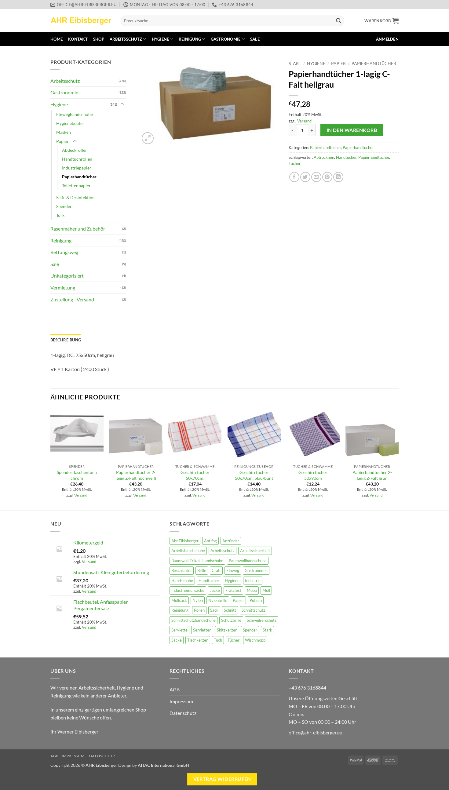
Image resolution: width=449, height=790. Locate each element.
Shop (98, 39)
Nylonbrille (217, 600)
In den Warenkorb (352, 130)
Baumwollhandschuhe (248, 560)
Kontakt (78, 39)
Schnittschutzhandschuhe (193, 620)
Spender (64, 206)
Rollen (199, 610)
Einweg (232, 570)
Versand (304, 120)
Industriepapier (76, 167)
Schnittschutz (253, 610)
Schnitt (230, 610)
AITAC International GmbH (163, 765)
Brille (201, 570)
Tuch (218, 640)
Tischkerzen (197, 640)
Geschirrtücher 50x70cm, (195, 475)
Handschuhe (182, 580)
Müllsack (179, 600)
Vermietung (62, 287)
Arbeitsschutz (126, 39)
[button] (381, 20)
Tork (60, 215)
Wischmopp (255, 640)
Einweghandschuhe (74, 114)
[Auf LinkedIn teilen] (338, 177)
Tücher (295, 163)
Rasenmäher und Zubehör (77, 228)
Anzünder (230, 540)
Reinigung (190, 39)
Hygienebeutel (70, 123)
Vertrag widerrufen (222, 779)
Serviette (179, 630)
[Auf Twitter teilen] (305, 177)
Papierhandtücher (374, 63)
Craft (216, 570)
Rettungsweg (64, 252)
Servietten (202, 630)
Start (295, 63)
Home (56, 39)
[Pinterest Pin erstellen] (327, 177)
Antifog (210, 540)
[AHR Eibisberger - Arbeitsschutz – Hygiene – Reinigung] (80, 20)
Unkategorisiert (67, 276)
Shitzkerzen (227, 630)
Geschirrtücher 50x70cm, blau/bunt (254, 475)
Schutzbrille (231, 620)
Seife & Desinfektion (75, 197)
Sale (255, 39)
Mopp (252, 590)
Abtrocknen (324, 157)
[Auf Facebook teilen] (294, 177)
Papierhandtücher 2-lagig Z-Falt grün (372, 475)
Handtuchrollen (77, 159)
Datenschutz (183, 713)
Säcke (176, 640)
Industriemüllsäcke (187, 590)
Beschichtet (181, 570)
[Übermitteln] (338, 21)
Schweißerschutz (261, 620)
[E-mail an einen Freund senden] (316, 177)
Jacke (215, 590)
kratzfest (233, 590)
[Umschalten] (122, 104)
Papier (338, 63)
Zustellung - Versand (72, 299)
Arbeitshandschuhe (188, 550)
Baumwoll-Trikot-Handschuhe (197, 560)
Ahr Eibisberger (185, 540)
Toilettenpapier (76, 185)
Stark (267, 630)
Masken (63, 132)
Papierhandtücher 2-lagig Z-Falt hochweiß (135, 475)
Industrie (253, 580)
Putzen (256, 600)
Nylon (197, 600)
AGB (175, 689)
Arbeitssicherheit (255, 550)
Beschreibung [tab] (65, 339)
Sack (214, 610)
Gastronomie (226, 39)
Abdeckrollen (75, 150)
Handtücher (346, 157)
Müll (266, 590)
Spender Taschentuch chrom (77, 475)
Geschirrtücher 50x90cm (312, 475)
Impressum (181, 701)
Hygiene (160, 39)
